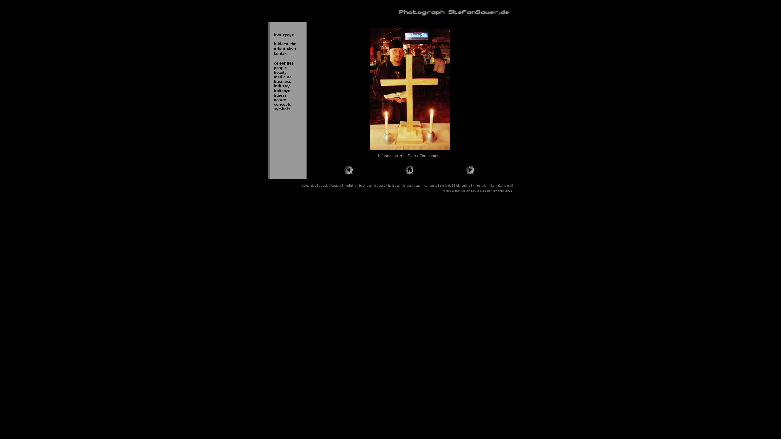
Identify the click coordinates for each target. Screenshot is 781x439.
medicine (282, 77)
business (282, 81)
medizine (350, 185)
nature (280, 100)
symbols (282, 109)
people (280, 68)
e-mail (508, 185)
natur (418, 185)
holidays (282, 90)
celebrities (283, 63)
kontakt (281, 53)
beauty (280, 72)
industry (282, 86)
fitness (280, 95)
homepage (284, 34)
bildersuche (285, 43)
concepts (282, 104)
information (285, 48)
